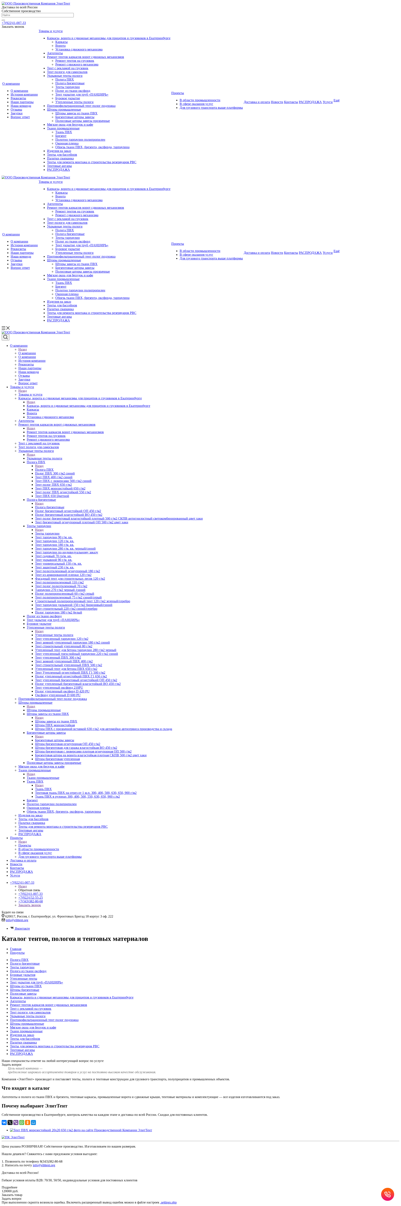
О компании (11, 83)
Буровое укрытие (67, 98)
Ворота (60, 45)
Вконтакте (22, 928)
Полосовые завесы (23, 993)
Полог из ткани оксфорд (72, 90)
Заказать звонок (29, 905)
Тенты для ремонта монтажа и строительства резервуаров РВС (91, 162)
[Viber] (15, 1122)
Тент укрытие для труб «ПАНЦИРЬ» (81, 94)
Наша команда (21, 106)
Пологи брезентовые (25, 963)
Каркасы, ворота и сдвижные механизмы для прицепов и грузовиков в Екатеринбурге (108, 38)
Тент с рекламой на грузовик (67, 68)
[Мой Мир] (33, 1122)
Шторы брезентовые (24, 990)
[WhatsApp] (21, 1122)
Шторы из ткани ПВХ (26, 986)
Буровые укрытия (22, 975)
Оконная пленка (67, 143)
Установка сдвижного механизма (79, 49)
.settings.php (168, 1202)
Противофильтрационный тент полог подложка (81, 106)
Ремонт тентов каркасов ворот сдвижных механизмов (85, 57)
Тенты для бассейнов (62, 154)
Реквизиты (18, 98)
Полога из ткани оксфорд (28, 971)
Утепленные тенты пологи (74, 102)
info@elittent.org (44, 1165)
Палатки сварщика (60, 158)
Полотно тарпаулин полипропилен (80, 139)
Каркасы (61, 42)
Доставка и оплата (257, 102)
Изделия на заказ (59, 151)
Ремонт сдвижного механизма (76, 64)
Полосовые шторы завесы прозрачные (82, 121)
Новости (277, 102)
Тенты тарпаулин (67, 87)
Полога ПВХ (64, 79)
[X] (10, 1122)
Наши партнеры (22, 102)
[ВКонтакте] (4, 1122)
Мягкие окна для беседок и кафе (70, 124)
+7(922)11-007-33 (14, 23)
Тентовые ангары (59, 166)
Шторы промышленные (64, 109)
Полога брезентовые (70, 83)
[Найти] (3, 20)
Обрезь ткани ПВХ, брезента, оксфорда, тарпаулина (92, 147)
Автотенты (55, 53)
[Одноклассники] (27, 1122)
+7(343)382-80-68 (30, 901)
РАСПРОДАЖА (58, 169)
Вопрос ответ (20, 117)
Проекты (177, 93)
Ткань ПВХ (63, 132)
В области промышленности (200, 100)
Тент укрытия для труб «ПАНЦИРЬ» (36, 982)
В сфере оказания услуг (196, 104)
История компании (24, 94)
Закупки (17, 113)
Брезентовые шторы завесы (74, 117)
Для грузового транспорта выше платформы (211, 107)
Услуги (328, 102)
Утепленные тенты (23, 978)
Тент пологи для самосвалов (67, 72)
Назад (22, 349)
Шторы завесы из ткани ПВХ (76, 113)
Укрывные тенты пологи (64, 75)
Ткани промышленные (63, 128)
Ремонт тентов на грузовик (74, 60)
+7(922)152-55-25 (30, 897)
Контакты (291, 102)
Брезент (60, 136)
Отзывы (16, 109)
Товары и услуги (51, 31)
